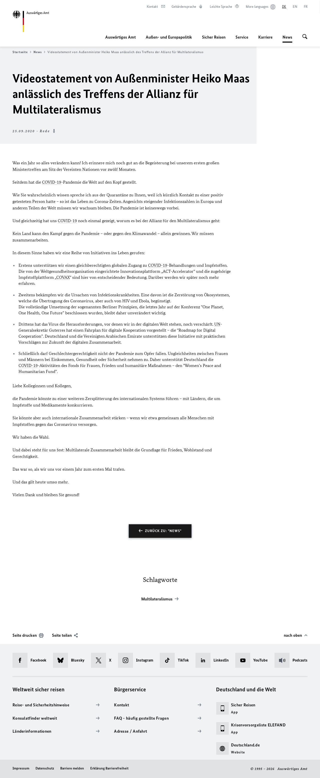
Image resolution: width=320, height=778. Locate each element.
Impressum (20, 768)
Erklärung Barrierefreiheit (109, 768)
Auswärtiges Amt (120, 37)
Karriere (265, 37)
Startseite (20, 52)
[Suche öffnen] (305, 37)
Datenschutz (45, 768)
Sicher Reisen (214, 37)
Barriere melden (72, 768)
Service (242, 37)
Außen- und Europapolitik (169, 37)
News (287, 39)
